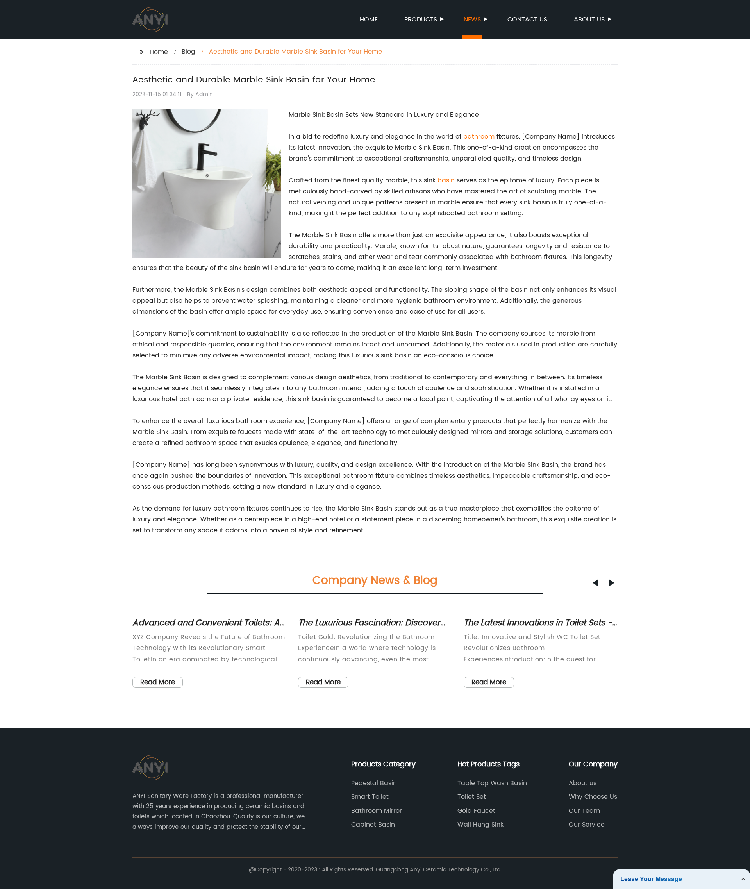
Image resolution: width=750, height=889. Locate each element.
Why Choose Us (593, 797)
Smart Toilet (370, 797)
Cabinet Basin (373, 824)
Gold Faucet (476, 811)
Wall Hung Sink (480, 824)
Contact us (527, 19)
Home (369, 19)
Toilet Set (471, 797)
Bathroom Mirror (376, 811)
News (472, 19)
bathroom (479, 137)
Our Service (587, 824)
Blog (188, 51)
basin (446, 180)
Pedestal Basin (374, 783)
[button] (595, 582)
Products (420, 19)
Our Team (584, 811)
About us (589, 19)
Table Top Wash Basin (492, 783)
